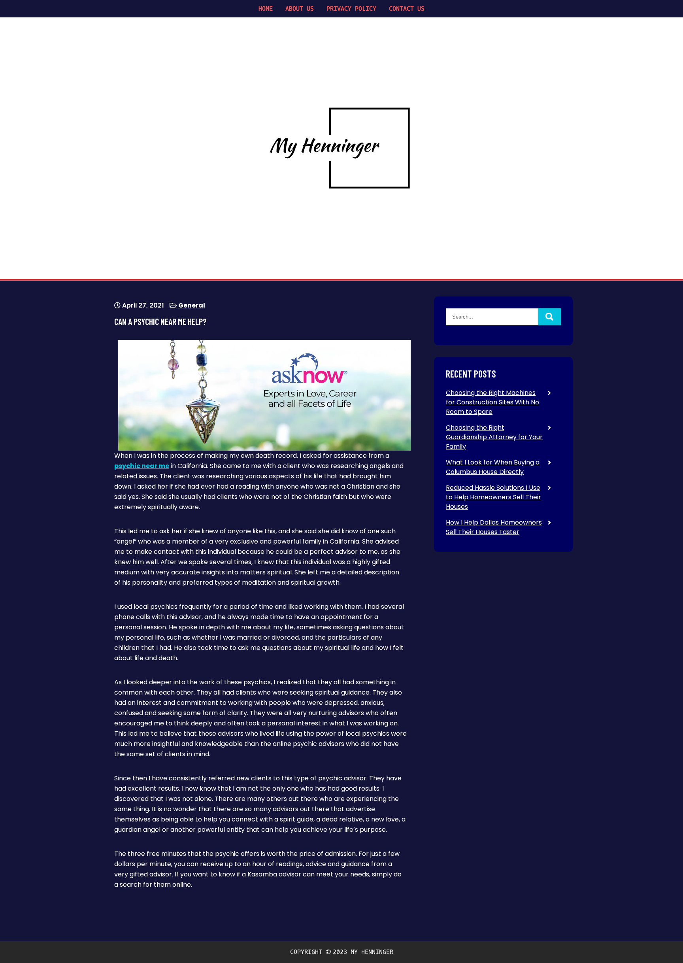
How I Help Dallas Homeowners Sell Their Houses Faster (494, 527)
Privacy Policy (351, 9)
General (191, 305)
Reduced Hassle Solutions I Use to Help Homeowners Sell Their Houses (493, 497)
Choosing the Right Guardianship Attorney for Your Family (494, 437)
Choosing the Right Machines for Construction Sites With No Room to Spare (492, 402)
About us (299, 9)
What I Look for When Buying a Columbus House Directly (493, 467)
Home (265, 9)
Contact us (407, 9)
